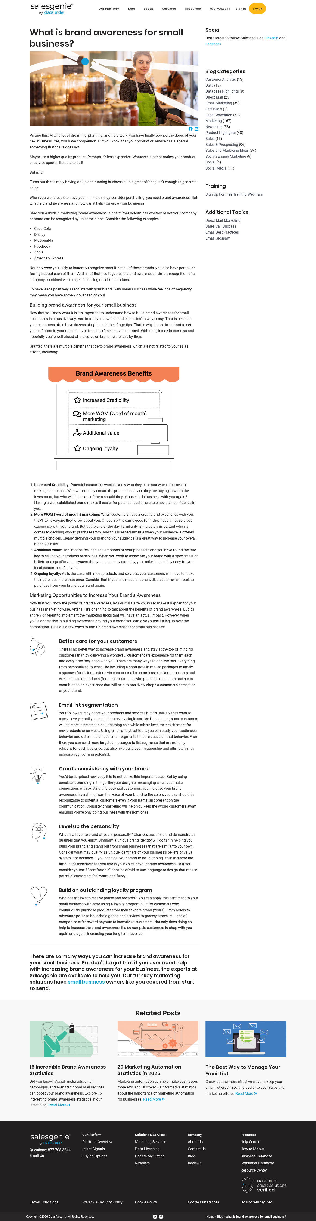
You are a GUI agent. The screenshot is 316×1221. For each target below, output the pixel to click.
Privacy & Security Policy (102, 1202)
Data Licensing (147, 1149)
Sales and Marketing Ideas (227, 150)
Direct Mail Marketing (222, 220)
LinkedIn (271, 38)
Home (210, 1216)
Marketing (213, 121)
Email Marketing (218, 103)
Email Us (37, 1155)
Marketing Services (150, 1142)
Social (210, 162)
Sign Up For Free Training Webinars (234, 194)
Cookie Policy (146, 1202)
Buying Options (94, 1156)
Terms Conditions (44, 1202)
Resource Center (254, 1170)
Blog (191, 1156)
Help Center (250, 1142)
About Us (195, 1142)
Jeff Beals (213, 109)
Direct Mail (214, 97)
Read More (58, 1105)
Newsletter (214, 127)
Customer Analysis (220, 79)
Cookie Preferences (203, 1202)
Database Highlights (222, 91)
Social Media (216, 168)
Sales (209, 138)
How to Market (252, 1149)
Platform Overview (97, 1142)
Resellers (142, 1163)
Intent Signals (93, 1149)
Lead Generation (218, 115)
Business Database (256, 1156)
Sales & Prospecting (221, 144)
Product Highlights (220, 132)
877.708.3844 (59, 1150)
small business (86, 981)
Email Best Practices (222, 232)
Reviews (194, 1163)
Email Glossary (217, 238)
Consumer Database (257, 1163)
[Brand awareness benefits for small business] (114, 418)
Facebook (213, 44)
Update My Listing (150, 1156)
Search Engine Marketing (225, 156)
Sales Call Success (220, 226)
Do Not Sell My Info (256, 1202)
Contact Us (197, 1149)
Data (209, 85)
